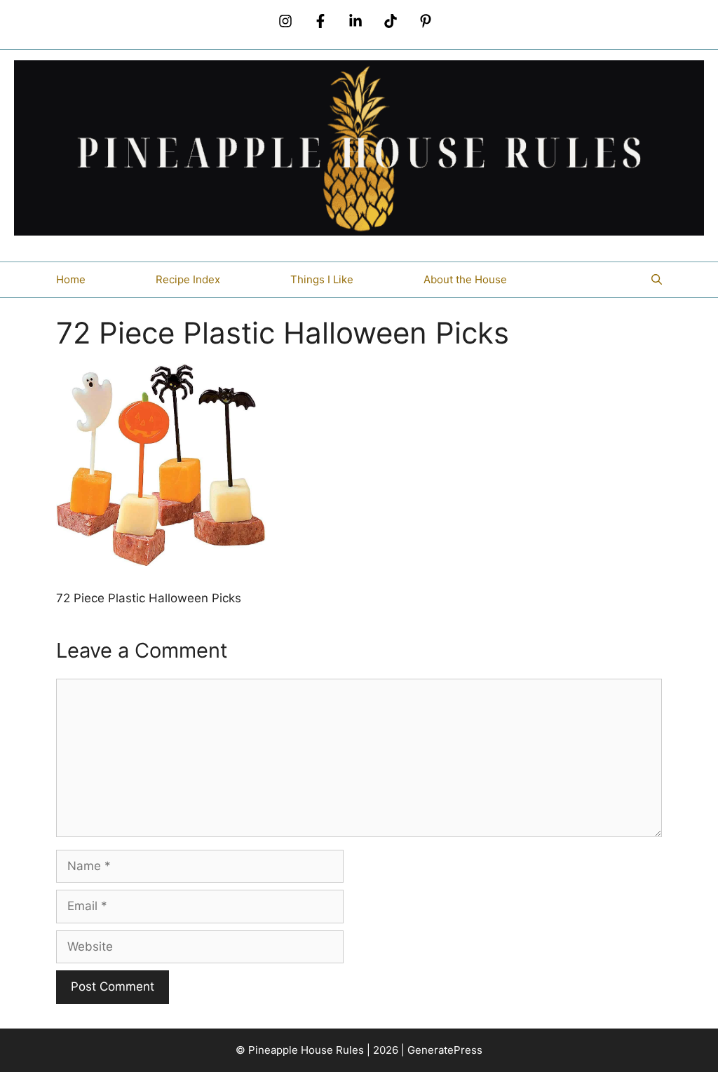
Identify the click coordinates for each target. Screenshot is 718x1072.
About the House (465, 279)
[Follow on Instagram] (285, 21)
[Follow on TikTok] (391, 21)
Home (71, 279)
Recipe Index (188, 279)
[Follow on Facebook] (320, 21)
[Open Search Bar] (656, 279)
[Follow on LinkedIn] (355, 21)
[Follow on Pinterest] (426, 21)
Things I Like (321, 279)
